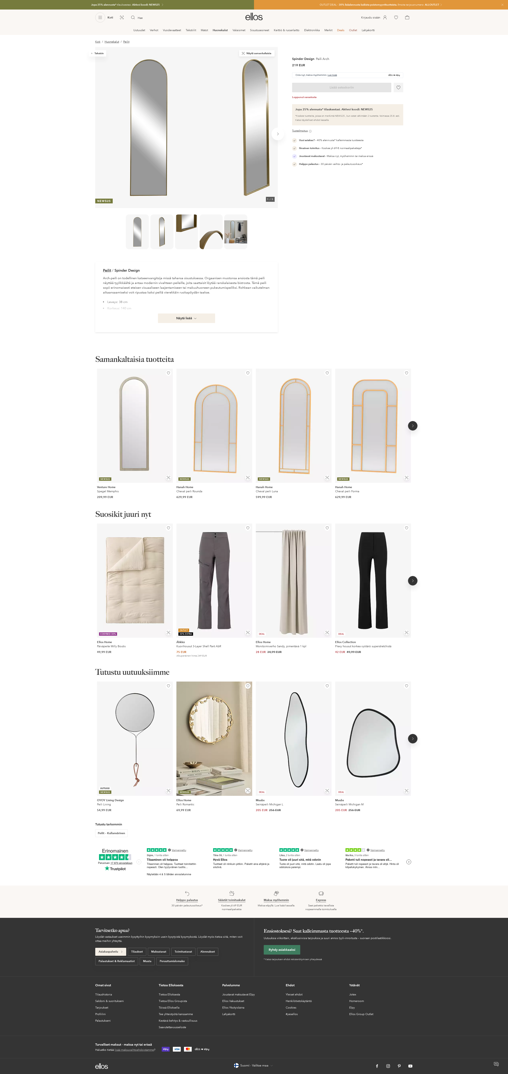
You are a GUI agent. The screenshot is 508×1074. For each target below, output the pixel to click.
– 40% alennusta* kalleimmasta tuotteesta (331, 140)
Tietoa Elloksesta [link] (169, 994)
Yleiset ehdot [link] (294, 994)
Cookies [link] (291, 1007)
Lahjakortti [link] (228, 1014)
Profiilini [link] (100, 1014)
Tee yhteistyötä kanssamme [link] (176, 1014)
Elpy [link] (352, 1007)
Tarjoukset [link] (101, 1007)
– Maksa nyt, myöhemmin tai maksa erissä (336, 156)
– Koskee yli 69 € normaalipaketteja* (330, 148)
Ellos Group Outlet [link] (361, 1014)
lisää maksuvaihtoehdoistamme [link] (134, 1050)
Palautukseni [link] (103, 1020)
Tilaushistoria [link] (103, 994)
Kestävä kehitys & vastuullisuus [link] (178, 1020)
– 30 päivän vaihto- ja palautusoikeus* (331, 164)
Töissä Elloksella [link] (169, 1007)
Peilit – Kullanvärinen (111, 833)
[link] (127, 5)
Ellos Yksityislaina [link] (233, 1007)
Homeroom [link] (356, 1001)
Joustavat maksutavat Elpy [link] (238, 994)
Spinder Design (303, 59)
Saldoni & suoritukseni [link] (109, 1001)
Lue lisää (332, 75)
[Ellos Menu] (100, 17)
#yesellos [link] (292, 1014)
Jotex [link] (352, 994)
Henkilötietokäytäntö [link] (299, 1001)
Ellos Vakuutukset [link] (233, 1001)
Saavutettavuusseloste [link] (172, 1027)
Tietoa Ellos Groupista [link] (173, 1001)
